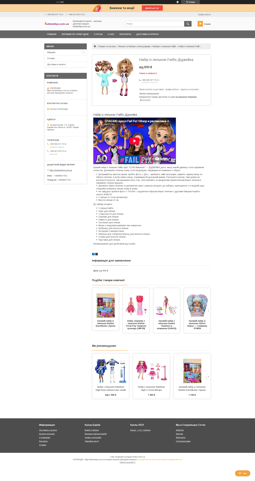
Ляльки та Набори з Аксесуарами (134, 46)
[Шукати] (188, 24)
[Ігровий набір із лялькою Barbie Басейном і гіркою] (105, 303)
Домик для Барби (93, 437)
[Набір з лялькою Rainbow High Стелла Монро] (151, 368)
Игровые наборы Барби (96, 434)
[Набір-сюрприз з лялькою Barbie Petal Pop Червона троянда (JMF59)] (136, 303)
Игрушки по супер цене (75, 34)
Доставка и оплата (147, 34)
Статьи (98, 34)
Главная (51, 34)
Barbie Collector (92, 430)
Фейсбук (180, 430)
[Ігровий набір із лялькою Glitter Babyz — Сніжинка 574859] (197, 303)
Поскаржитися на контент (147, 460)
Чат (245, 473)
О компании (44, 437)
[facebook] (93, 254)
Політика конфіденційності (171, 460)
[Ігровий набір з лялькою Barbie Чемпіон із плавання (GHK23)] (166, 303)
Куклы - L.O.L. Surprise (140, 430)
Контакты (125, 34)
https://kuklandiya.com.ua (61, 170)
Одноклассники (183, 441)
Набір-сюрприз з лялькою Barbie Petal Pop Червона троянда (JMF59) (136, 325)
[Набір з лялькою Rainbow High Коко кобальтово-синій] (110, 368)
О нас (111, 34)
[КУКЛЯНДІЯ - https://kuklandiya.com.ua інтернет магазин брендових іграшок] (56, 25)
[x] (96, 254)
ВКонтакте (180, 437)
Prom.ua (141, 457)
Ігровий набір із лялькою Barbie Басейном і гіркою (105, 323)
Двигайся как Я (92, 441)
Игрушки (51, 52)
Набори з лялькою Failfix (164, 46)
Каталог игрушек (47, 434)
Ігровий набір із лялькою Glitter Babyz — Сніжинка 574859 (197, 325)
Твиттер (179, 434)
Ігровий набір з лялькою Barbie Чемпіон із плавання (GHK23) (166, 325)
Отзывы (51, 58)
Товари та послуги (107, 46)
